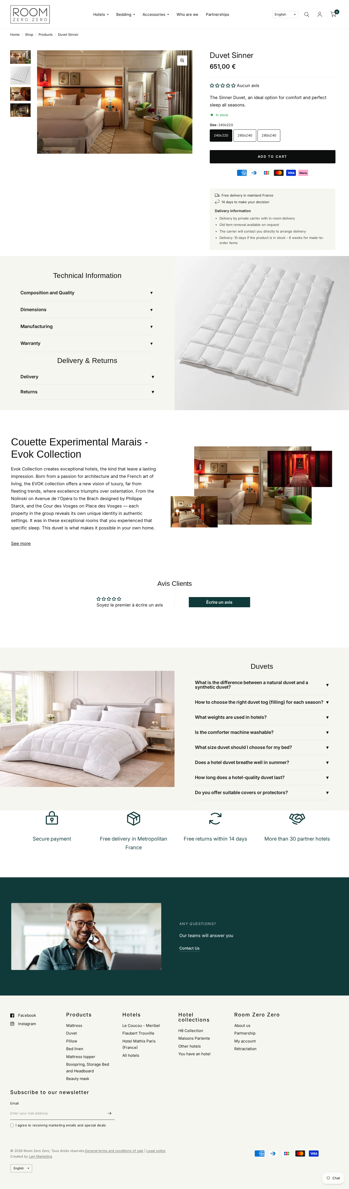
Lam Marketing (40, 1156)
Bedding (123, 14)
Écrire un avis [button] (219, 602)
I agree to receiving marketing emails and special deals (61, 1125)
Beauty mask (77, 1078)
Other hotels (189, 1046)
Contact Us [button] (189, 948)
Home (15, 34)
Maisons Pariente (194, 1038)
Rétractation (245, 1048)
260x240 (245, 135)
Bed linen (74, 1048)
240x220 (221, 135)
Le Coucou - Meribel (141, 1025)
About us (242, 1025)
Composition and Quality (47, 292)
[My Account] (320, 14)
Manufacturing (36, 326)
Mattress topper (80, 1056)
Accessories (154, 14)
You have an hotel (194, 1053)
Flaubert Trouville (138, 1033)
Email (14, 1103)
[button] (223, 85)
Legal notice (156, 1151)
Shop (29, 34)
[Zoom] (182, 60)
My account (245, 1041)
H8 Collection (190, 1030)
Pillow (71, 1041)
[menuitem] (100, 14)
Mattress (74, 1025)
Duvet (71, 1033)
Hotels (99, 14)
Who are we (187, 14)
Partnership (244, 1033)
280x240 (269, 135)
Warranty (30, 343)
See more (21, 543)
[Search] (307, 14)
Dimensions (33, 309)
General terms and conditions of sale (114, 1151)
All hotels (130, 1055)
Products (46, 34)
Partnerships (217, 14)
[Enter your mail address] (109, 1113)
